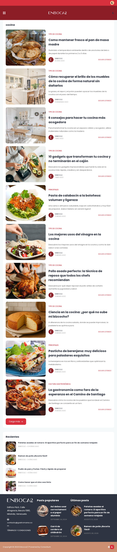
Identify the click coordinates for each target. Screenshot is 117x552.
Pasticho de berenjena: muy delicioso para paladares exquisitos (77, 353)
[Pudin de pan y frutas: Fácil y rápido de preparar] (11, 473)
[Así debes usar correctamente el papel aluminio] (42, 511)
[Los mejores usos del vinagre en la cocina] (26, 242)
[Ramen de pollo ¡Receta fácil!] (11, 460)
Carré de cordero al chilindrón (56, 529)
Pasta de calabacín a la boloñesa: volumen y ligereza (75, 197)
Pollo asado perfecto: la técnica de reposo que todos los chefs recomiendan (75, 275)
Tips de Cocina (55, 34)
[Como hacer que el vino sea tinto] (11, 486)
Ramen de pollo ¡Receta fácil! (32, 456)
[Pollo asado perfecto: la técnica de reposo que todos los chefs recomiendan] (26, 281)
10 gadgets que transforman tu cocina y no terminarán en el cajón (80, 159)
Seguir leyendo (104, 59)
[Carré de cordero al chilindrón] (42, 530)
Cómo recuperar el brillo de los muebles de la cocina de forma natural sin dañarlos (79, 81)
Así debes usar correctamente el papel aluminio (58, 511)
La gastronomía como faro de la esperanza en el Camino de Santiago (77, 392)
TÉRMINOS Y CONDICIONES (19, 530)
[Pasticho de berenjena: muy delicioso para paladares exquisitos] (26, 359)
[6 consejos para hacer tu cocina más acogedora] (26, 125)
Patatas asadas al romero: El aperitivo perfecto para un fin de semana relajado (57, 443)
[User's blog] (20, 500)
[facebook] (109, 547)
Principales (53, 190)
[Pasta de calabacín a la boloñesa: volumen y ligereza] (26, 203)
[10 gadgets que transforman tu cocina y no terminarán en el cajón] (26, 164)
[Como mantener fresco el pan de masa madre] (26, 48)
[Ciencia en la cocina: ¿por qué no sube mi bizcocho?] (26, 320)
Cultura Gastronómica (59, 384)
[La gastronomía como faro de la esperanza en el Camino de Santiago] (26, 397)
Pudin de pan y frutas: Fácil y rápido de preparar (42, 469)
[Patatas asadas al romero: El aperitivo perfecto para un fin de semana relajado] (11, 447)
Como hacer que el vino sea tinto (34, 482)
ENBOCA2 (58, 58)
